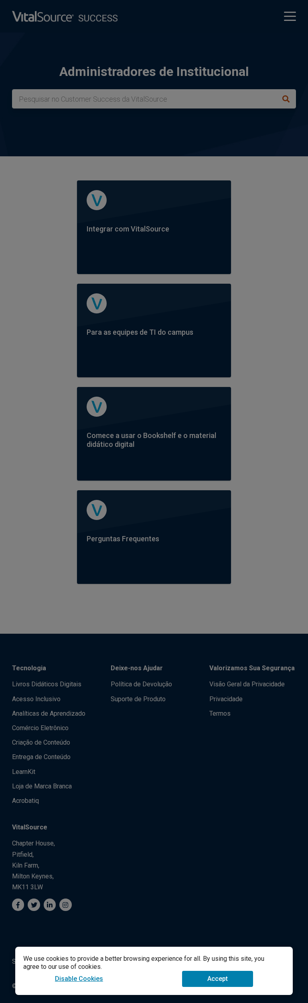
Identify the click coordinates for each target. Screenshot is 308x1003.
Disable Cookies (79, 979)
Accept (217, 979)
